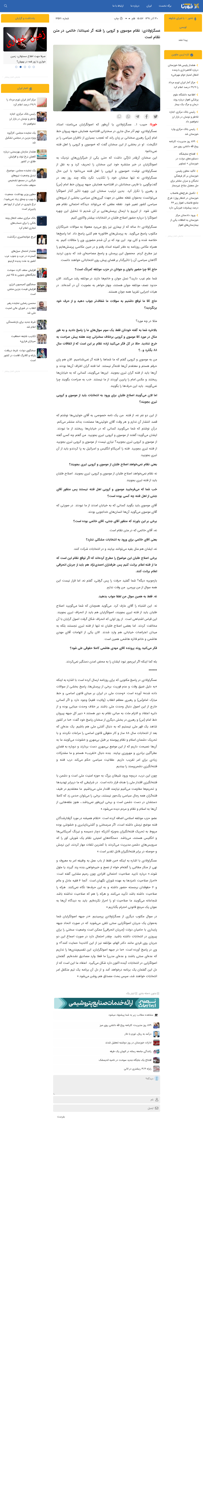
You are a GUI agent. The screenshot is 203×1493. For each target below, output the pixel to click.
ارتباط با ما (118, 6)
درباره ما (135, 6)
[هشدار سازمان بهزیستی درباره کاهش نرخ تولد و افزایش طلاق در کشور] (42, 154)
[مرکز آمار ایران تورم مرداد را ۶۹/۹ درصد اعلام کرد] (42, 102)
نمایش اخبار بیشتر (175, 236)
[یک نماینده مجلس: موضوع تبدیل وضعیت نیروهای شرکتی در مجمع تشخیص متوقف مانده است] (42, 173)
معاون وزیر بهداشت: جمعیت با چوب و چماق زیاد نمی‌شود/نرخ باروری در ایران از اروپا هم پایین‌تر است (20, 201)
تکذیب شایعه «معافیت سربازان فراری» (23, 338)
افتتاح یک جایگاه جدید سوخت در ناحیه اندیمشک (125, 1060)
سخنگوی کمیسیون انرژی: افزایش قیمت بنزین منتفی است (21, 289)
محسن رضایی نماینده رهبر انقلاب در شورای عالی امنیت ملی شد (20, 308)
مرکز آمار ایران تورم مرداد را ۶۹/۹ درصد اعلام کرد (183, 84)
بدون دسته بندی (147, 993)
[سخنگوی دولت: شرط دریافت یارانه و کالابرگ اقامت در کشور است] (42, 353)
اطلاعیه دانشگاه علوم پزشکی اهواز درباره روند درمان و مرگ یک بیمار (185, 100)
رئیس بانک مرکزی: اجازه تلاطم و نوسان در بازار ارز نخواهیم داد (183, 117)
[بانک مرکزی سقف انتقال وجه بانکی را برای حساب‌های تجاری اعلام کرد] (42, 221)
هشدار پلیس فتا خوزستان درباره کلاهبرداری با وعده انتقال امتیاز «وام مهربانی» (183, 70)
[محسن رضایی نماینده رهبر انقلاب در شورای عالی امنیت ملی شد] (42, 306)
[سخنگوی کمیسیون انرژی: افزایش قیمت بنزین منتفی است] (42, 287)
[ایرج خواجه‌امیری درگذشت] (42, 240)
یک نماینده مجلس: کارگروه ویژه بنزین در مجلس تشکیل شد (20, 138)
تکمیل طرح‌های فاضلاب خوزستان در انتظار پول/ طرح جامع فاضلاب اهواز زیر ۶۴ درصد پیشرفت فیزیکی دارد (183, 200)
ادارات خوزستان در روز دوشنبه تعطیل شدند (128, 1043)
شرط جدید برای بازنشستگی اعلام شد (21, 324)
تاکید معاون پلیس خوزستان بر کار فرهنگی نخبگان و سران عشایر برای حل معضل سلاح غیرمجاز (184, 178)
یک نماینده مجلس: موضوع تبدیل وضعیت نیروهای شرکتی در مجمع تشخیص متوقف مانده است (21, 177)
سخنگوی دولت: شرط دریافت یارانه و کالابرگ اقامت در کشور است (20, 355)
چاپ (117, 18)
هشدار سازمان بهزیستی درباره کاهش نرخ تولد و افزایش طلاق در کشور (20, 157)
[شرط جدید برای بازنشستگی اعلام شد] (42, 325)
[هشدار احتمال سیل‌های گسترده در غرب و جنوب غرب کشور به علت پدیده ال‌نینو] (42, 254)
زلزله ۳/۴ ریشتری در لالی (137, 1069)
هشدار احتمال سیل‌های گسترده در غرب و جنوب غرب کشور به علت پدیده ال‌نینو (20, 256)
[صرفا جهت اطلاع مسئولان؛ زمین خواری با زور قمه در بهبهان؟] (25, 39)
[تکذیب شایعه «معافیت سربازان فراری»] (42, 339)
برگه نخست (165, 6)
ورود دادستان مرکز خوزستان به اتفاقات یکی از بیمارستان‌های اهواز (184, 220)
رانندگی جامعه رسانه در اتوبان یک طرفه (130, 1051)
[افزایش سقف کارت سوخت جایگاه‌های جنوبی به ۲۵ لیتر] (42, 273)
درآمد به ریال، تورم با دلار (137, 1034)
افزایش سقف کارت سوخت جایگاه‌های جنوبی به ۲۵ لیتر (21, 272)
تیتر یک (130, 993)
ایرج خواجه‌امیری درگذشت (21, 237)
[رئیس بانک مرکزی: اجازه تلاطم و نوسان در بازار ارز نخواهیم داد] (42, 117)
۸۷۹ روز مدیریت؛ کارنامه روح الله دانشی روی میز (183, 143)
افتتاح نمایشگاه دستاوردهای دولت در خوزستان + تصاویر (187, 159)
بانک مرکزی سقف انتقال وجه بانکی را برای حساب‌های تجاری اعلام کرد (20, 223)
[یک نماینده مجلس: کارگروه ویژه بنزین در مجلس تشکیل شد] (42, 136)
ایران (149, 6)
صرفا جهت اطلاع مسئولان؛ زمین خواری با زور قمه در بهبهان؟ (28, 59)
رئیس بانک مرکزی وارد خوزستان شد (184, 131)
